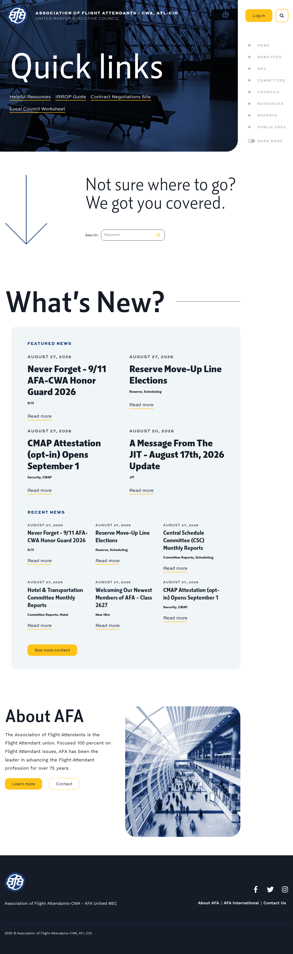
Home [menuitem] (264, 45)
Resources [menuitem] (271, 103)
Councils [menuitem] (268, 92)
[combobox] (133, 235)
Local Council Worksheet (37, 109)
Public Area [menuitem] (272, 127)
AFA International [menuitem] (241, 903)
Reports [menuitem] (267, 115)
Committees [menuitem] (271, 80)
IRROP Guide (70, 97)
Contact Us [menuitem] (274, 903)
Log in (259, 15)
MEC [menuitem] (262, 68)
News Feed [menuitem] (270, 57)
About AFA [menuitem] (208, 903)
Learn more (23, 784)
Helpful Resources (30, 97)
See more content (52, 650)
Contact (64, 784)
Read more (39, 416)
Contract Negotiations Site (121, 97)
